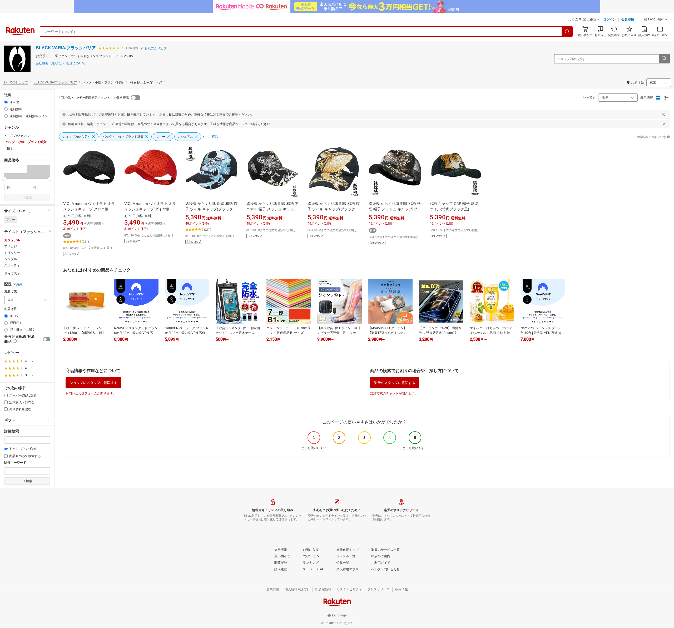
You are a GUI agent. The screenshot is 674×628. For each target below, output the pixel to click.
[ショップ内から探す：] (664, 59)
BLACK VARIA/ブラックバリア (66, 48)
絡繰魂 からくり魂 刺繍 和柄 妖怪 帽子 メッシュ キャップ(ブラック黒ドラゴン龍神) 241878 (395, 209)
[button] (655, 20)
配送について (75, 63)
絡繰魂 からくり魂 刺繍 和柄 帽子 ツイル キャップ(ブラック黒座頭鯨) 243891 (334, 209)
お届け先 (10, 291)
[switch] (46, 339)
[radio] (6, 102)
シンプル (10, 259)
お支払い (57, 63)
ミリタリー (12, 253)
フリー (10, 219)
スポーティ (12, 265)
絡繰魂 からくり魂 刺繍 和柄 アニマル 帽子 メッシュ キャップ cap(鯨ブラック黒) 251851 (272, 209)
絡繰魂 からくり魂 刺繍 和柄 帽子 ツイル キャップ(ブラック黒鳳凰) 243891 (211, 209)
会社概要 (42, 63)
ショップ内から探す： (573, 59)
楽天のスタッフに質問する (394, 383)
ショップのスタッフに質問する (93, 383)
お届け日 (10, 309)
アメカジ (10, 246)
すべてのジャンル (16, 135)
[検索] (567, 31)
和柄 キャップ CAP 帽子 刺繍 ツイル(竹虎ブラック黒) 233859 (454, 209)
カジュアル (12, 240)
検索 (29, 197)
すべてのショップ (15, 82)
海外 (19, 284)
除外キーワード (15, 462)
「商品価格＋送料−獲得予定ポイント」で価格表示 (93, 98)
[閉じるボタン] (663, 114)
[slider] (4, 179)
